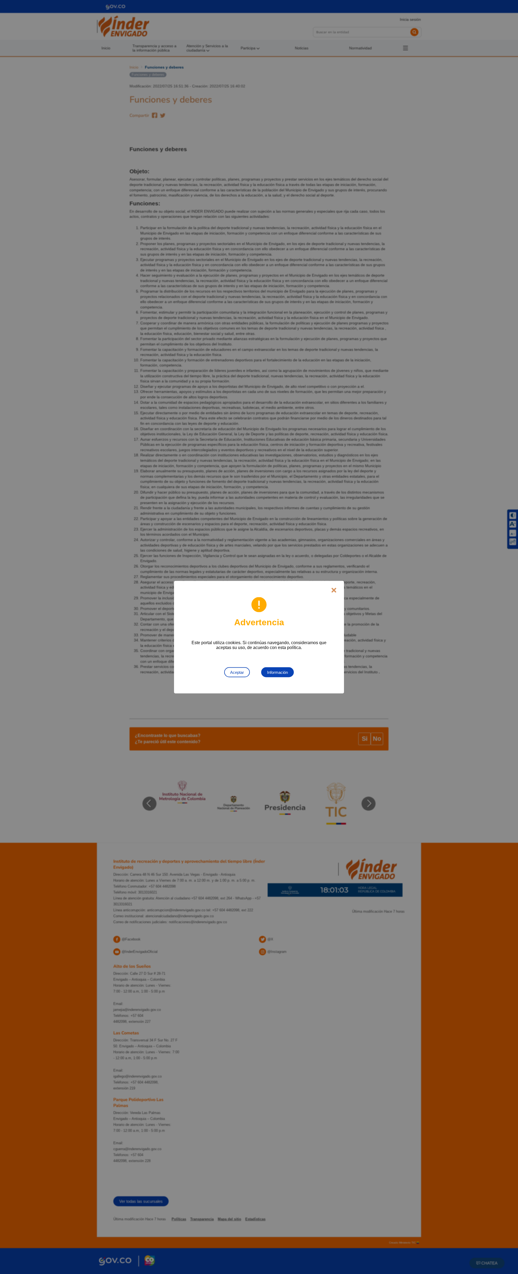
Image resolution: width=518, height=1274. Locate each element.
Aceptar (237, 672)
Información (277, 672)
